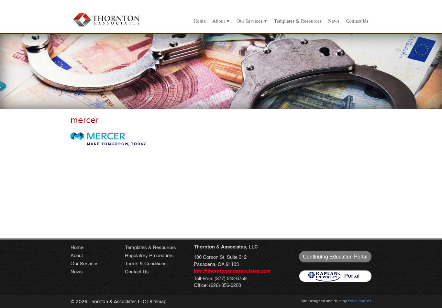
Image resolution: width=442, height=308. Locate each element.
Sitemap (158, 301)
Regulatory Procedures (149, 255)
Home (199, 21)
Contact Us (357, 21)
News (333, 21)
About (218, 21)
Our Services (249, 21)
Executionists (359, 301)
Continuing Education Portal (335, 256)
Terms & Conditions (146, 263)
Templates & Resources (298, 21)
